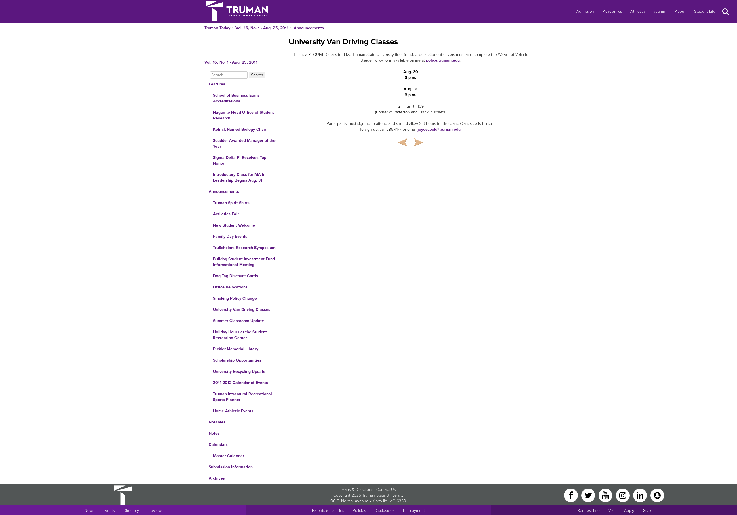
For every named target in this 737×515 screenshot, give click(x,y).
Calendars (218, 444)
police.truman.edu (443, 60)
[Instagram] (623, 495)
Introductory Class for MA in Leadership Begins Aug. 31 (239, 177)
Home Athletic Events (233, 410)
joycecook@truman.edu (439, 129)
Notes (214, 433)
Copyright (341, 495)
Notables (217, 422)
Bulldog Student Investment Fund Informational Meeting (244, 261)
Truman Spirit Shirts (231, 202)
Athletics (637, 11)
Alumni (660, 11)
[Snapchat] (657, 495)
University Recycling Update (239, 371)
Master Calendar (228, 455)
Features (217, 84)
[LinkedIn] (640, 495)
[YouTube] (606, 495)
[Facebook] (571, 495)
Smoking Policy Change (235, 298)
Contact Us (386, 489)
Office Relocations (230, 287)
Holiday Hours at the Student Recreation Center (240, 335)
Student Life (704, 11)
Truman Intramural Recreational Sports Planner (242, 397)
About (680, 11)
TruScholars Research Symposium (244, 247)
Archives (217, 478)
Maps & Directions (357, 489)
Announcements (309, 28)
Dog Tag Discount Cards (235, 275)
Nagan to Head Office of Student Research (243, 115)
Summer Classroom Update (238, 320)
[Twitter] (588, 495)
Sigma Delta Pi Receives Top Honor (239, 160)
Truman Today (217, 28)
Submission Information (231, 467)
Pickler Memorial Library (235, 349)
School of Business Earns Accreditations (236, 98)
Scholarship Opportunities (237, 360)
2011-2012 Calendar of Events (240, 382)
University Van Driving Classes (241, 309)
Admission (585, 11)
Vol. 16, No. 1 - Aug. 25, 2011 (261, 28)
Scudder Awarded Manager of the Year (244, 143)
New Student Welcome (234, 225)
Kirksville (379, 501)
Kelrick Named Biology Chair (239, 129)
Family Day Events (230, 236)
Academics (612, 11)
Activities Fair (226, 214)
